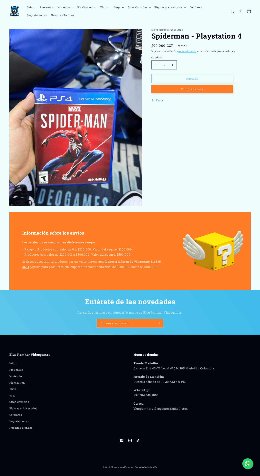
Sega (12, 395)
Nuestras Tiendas (21, 427)
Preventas (16, 369)
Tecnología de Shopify (146, 467)
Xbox (12, 389)
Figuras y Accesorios (23, 408)
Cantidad (156, 57)
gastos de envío (187, 51)
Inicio (13, 363)
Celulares (15, 414)
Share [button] (159, 100)
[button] (65, 7)
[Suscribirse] (159, 323)
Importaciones (19, 421)
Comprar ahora (192, 89)
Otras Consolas (19, 402)
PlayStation (17, 382)
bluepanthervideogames (122, 467)
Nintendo (15, 376)
